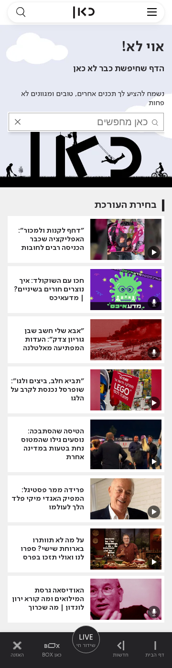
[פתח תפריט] (152, 12)
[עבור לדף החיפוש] (20, 12)
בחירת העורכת (126, 205)
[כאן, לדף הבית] (84, 12)
